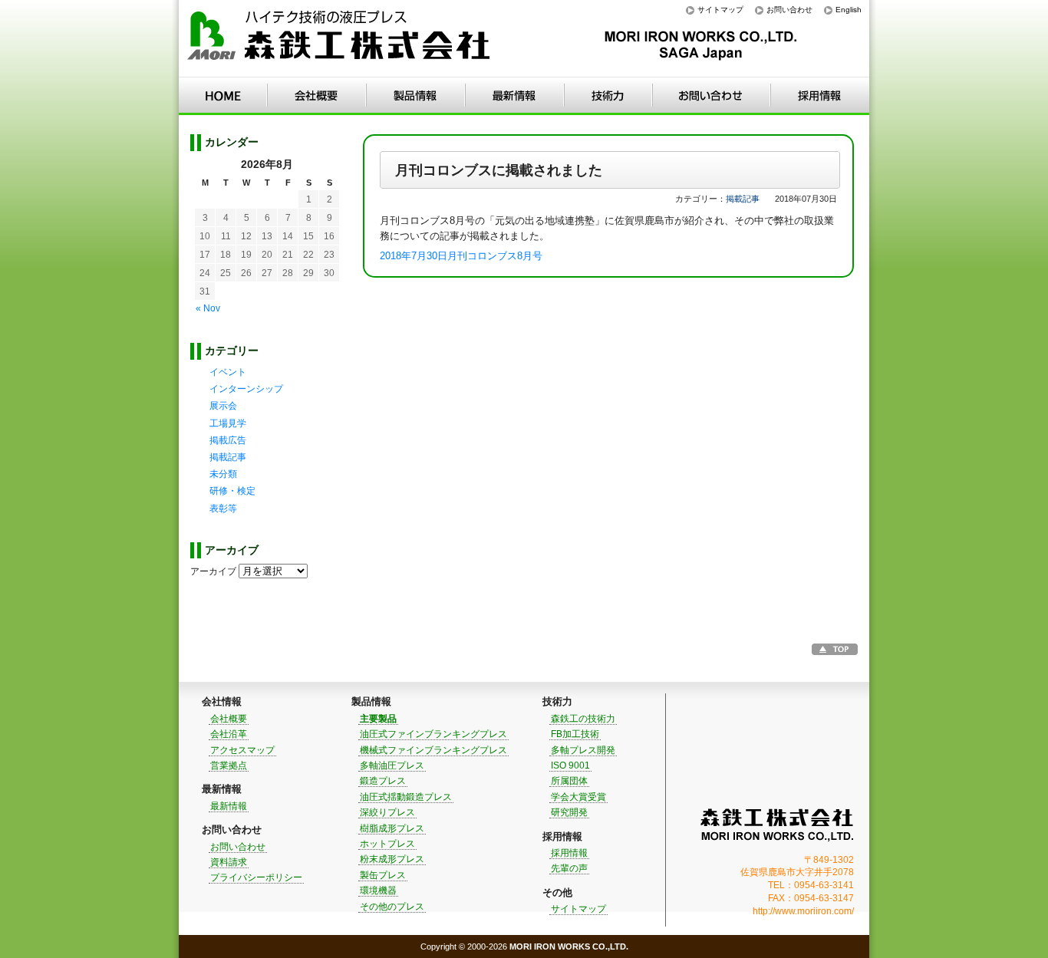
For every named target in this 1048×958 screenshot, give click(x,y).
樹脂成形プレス (392, 828)
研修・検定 (232, 491)
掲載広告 (227, 440)
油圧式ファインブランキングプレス (433, 734)
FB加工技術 (575, 734)
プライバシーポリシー (256, 877)
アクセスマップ (242, 750)
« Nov (208, 308)
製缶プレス (383, 875)
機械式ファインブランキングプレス (433, 750)
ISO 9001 (570, 765)
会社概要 (228, 718)
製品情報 (415, 96)
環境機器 (378, 890)
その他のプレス (392, 906)
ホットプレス (387, 843)
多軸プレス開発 (583, 750)
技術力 (608, 96)
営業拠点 (228, 765)
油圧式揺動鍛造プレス (406, 797)
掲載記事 (743, 198)
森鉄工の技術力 (583, 718)
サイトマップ (720, 9)
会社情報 (316, 96)
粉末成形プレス (392, 859)
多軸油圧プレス (392, 765)
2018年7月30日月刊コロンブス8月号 (461, 256)
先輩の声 (569, 868)
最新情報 (514, 96)
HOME (223, 96)
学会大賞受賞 (578, 797)
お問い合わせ (789, 9)
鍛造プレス (383, 780)
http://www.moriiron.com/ (803, 911)
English (848, 9)
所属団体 (569, 780)
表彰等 (223, 508)
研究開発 (569, 812)
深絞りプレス (387, 812)
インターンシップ (246, 389)
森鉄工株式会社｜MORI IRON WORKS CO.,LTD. (777, 825)
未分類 (223, 474)
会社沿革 (228, 734)
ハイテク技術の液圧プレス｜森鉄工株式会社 (339, 38)
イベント (227, 372)
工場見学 (227, 423)
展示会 (223, 405)
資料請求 (228, 862)
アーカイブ (213, 571)
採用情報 (819, 96)
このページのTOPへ (835, 649)
